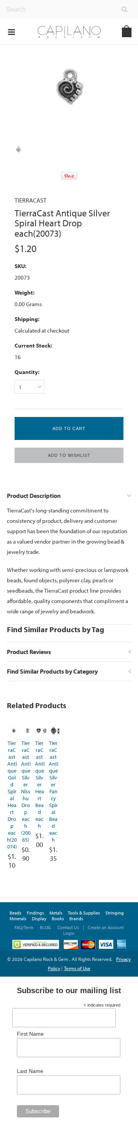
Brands (76, 918)
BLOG (45, 927)
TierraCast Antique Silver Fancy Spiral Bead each (53, 791)
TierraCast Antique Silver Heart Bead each (39, 784)
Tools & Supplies (84, 913)
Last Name (30, 1071)
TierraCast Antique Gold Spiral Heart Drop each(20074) (12, 795)
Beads (15, 913)
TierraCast (30, 200)
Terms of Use (77, 968)
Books (58, 918)
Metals (55, 913)
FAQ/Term (24, 927)
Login (69, 933)
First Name (30, 1034)
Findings (35, 913)
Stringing (114, 913)
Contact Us (68, 927)
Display (39, 918)
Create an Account (106, 927)
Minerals (18, 918)
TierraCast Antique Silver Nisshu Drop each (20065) (26, 791)
